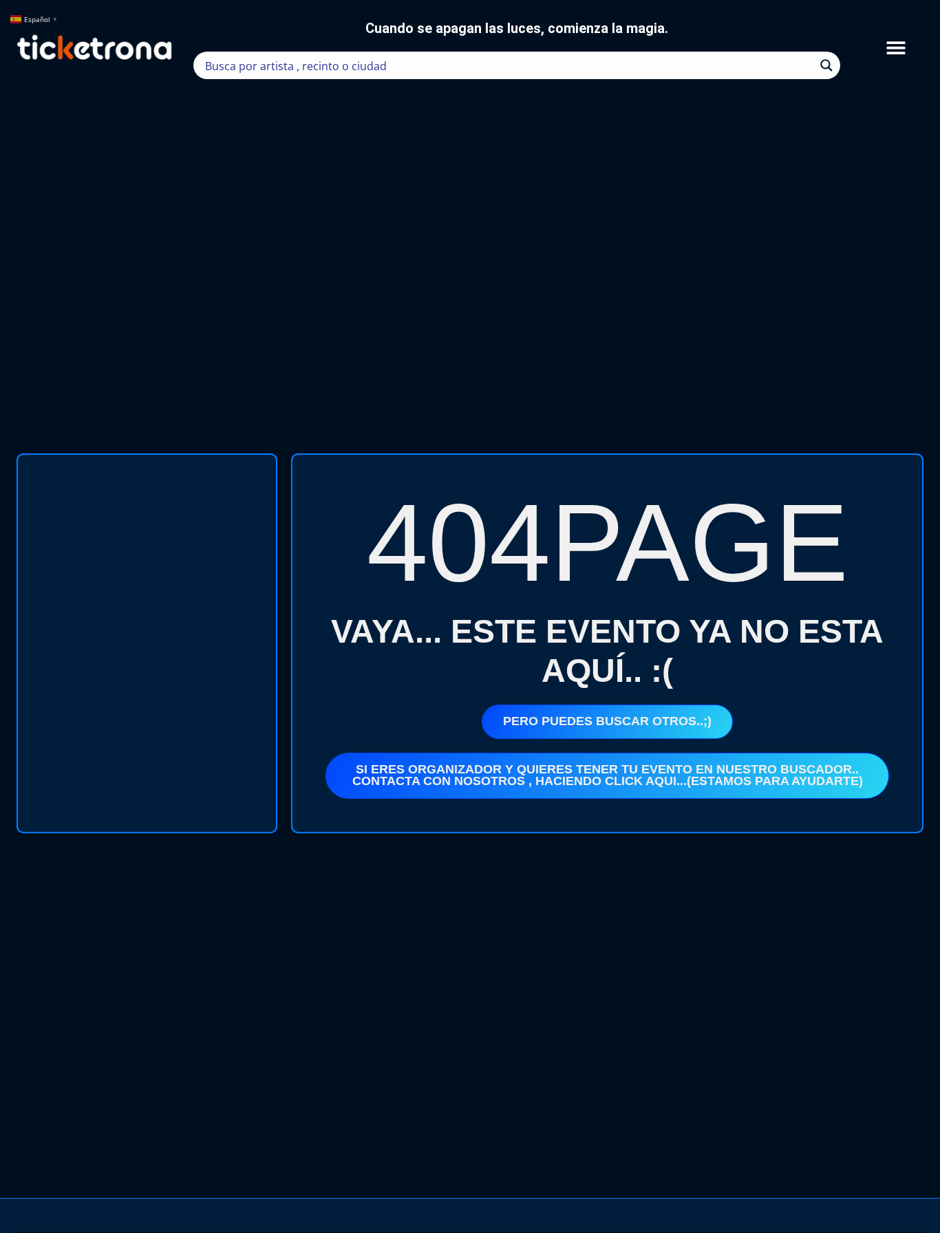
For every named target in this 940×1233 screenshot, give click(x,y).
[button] (895, 47)
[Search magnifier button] (826, 65)
